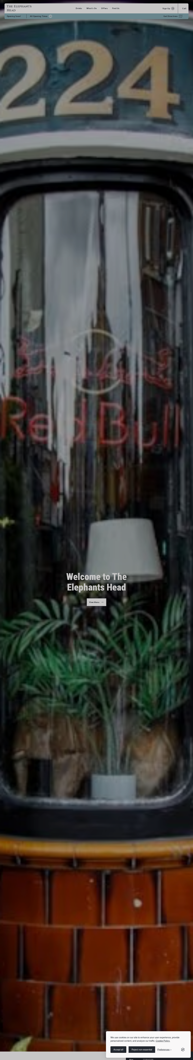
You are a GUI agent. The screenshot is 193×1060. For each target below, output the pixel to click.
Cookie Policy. (163, 1040)
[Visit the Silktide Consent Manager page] (182, 1049)
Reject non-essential (142, 1049)
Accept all (118, 1049)
